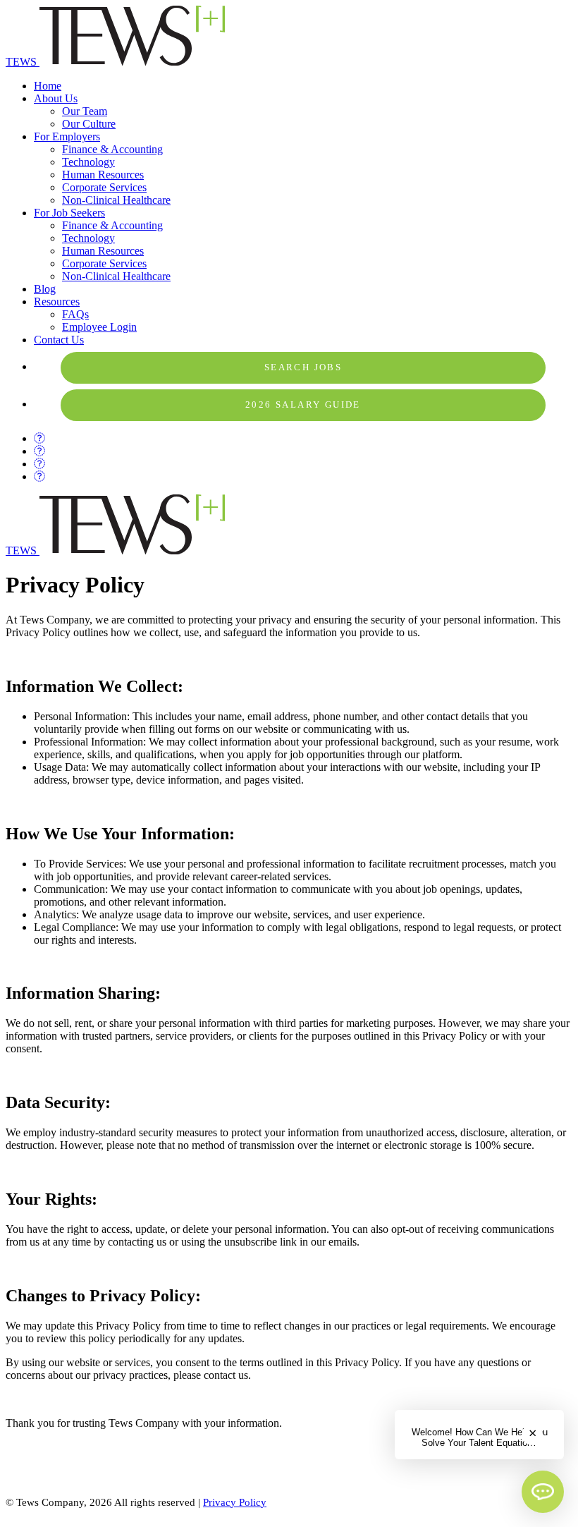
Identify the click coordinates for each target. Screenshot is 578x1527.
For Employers (67, 136)
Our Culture (89, 124)
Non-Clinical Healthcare (116, 200)
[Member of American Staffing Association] (100, 1481)
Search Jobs (303, 367)
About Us (56, 98)
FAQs (75, 314)
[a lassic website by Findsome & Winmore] (289, 1515)
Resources (57, 302)
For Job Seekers (69, 213)
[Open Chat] (543, 1492)
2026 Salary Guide (303, 405)
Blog (45, 289)
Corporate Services (104, 187)
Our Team (84, 111)
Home (47, 86)
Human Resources (103, 175)
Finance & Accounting (112, 149)
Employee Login (99, 327)
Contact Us (59, 340)
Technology (88, 162)
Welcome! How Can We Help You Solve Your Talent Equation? (480, 1437)
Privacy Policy (234, 1502)
